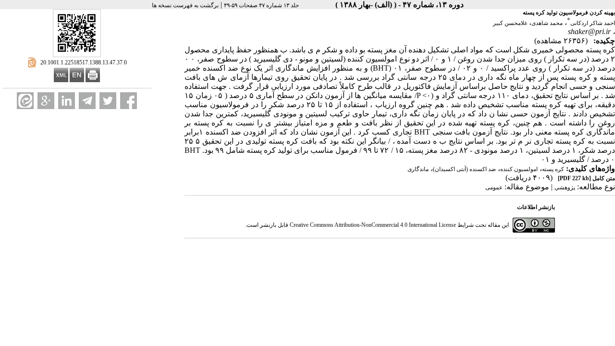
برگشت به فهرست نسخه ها (185, 5)
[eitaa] (25, 100)
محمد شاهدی (547, 23)
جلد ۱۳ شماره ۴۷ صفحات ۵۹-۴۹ (261, 5)
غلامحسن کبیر (510, 23)
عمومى (494, 187)
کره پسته (553, 169)
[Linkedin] (66, 100)
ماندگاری (418, 169)
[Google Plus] (45, 100)
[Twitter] (107, 100)
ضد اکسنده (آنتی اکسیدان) (464, 169)
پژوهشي (564, 187)
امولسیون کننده (519, 169)
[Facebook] (128, 100)
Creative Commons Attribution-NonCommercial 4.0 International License (373, 225)
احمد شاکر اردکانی (592, 23)
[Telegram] (87, 100)
